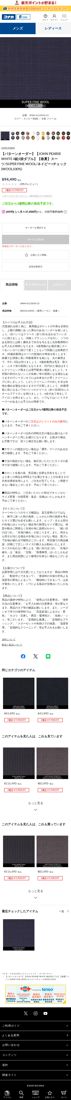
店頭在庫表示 (35, 267)
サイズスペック (35, 284)
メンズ (18, 28)
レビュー (59, 284)
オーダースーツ (45, 974)
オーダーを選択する (35, 228)
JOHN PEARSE (8, 148)
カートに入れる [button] (36, 239)
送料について (9, 639)
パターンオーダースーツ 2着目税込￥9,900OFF (27, 196)
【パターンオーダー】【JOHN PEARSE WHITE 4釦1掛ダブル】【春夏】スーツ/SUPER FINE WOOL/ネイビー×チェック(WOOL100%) (37, 978)
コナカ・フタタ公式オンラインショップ (19, 974)
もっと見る (35, 803)
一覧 (62, 911)
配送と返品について (12, 645)
